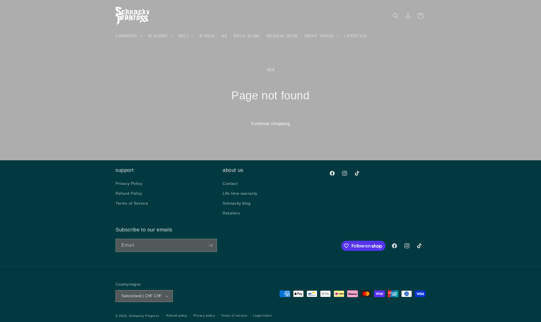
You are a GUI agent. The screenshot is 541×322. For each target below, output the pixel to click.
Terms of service (234, 315)
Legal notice (262, 315)
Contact (230, 183)
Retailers (231, 213)
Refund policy (176, 315)
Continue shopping (270, 123)
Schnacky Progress (145, 315)
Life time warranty (240, 193)
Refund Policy (129, 193)
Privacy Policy (129, 183)
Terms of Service (132, 203)
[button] (128, 36)
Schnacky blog (237, 203)
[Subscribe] (210, 245)
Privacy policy (204, 315)
